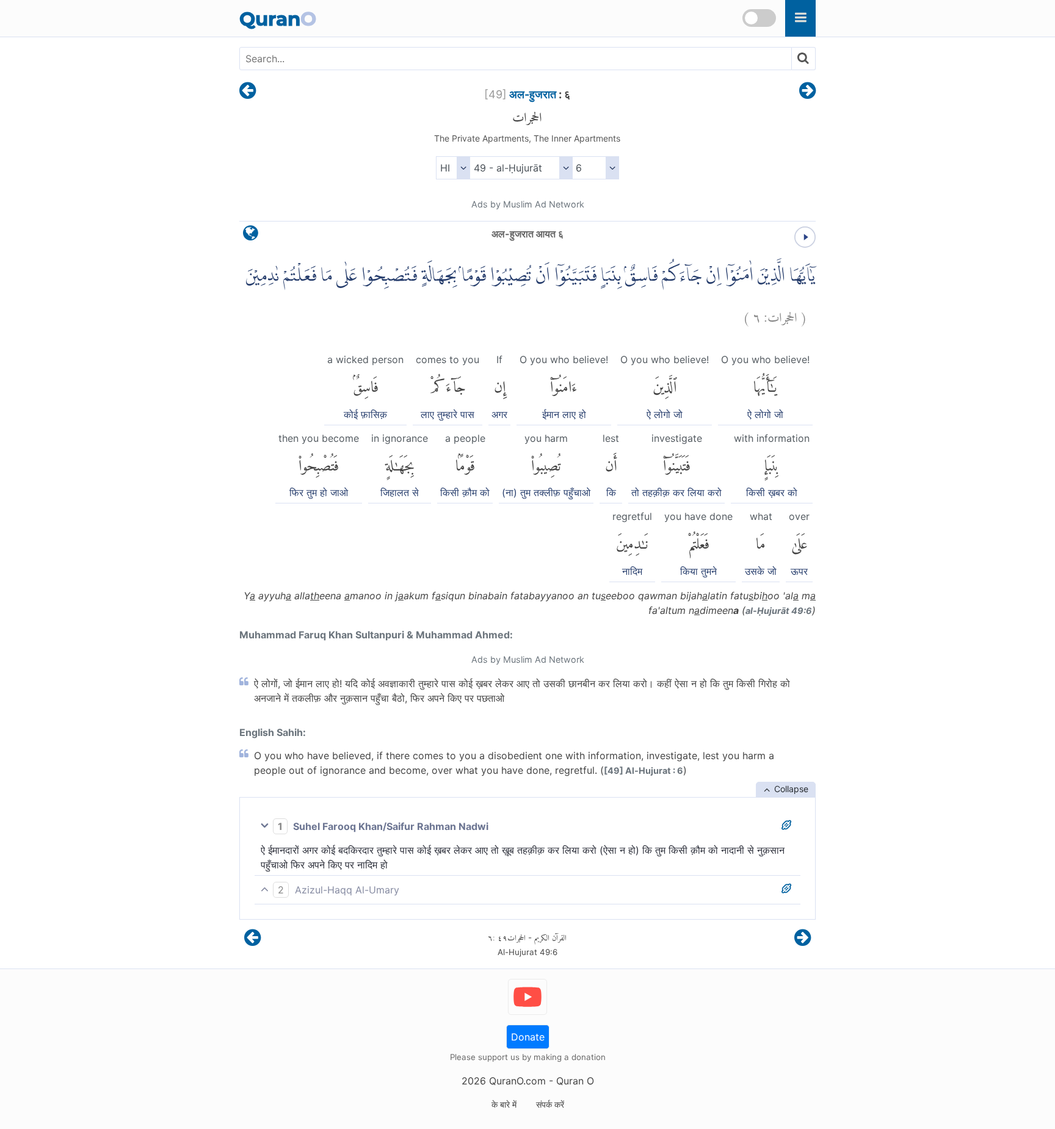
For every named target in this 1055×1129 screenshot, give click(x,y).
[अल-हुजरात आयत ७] (807, 91)
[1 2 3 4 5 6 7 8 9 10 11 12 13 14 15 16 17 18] (595, 167)
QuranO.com (517, 1081)
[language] (250, 235)
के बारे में (504, 1104)
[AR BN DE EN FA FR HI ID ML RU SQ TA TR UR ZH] (452, 167)
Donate (528, 1037)
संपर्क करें (550, 1104)
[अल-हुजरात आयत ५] (247, 91)
